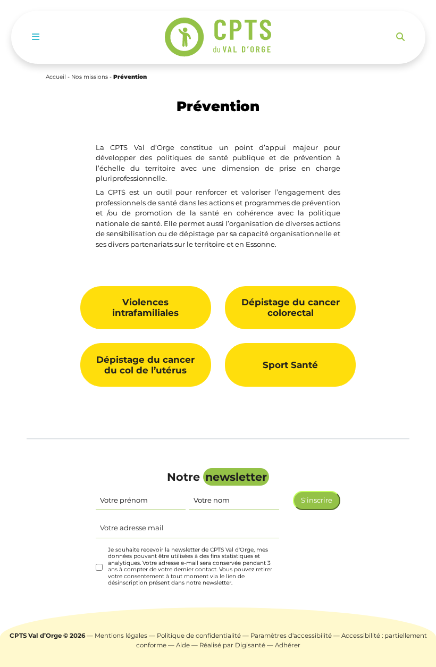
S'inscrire (316, 500)
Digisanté (250, 645)
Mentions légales (121, 635)
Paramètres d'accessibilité (291, 635)
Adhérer (287, 645)
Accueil (56, 76)
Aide (183, 645)
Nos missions (89, 76)
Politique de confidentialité (199, 635)
